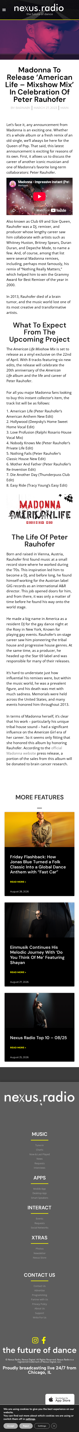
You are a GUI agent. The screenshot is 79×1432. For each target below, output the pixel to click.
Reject (26, 1425)
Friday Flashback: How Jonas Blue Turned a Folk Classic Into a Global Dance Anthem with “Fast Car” (38, 864)
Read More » (18, 881)
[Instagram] (35, 1340)
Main (64, 108)
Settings (42, 1425)
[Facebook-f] (44, 1340)
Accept (10, 1425)
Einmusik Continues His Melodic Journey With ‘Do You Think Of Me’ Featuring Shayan (37, 954)
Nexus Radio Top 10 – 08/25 (38, 1037)
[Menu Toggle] (4, 10)
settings (30, 1419)
